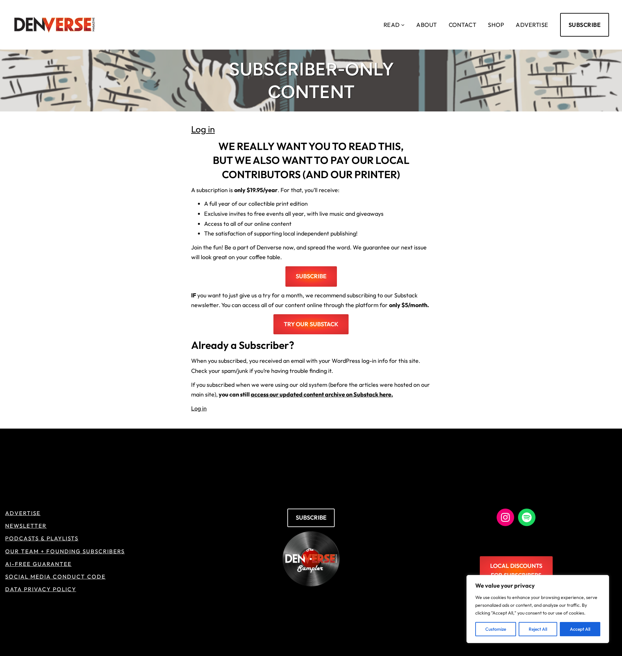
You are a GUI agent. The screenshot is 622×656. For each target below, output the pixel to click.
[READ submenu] (403, 25)
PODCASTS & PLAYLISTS (41, 538)
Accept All (580, 629)
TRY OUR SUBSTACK (311, 324)
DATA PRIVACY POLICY (40, 589)
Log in (203, 129)
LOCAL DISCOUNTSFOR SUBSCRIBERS (516, 570)
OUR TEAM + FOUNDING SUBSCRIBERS (65, 551)
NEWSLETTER (26, 525)
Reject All (538, 629)
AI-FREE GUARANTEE (38, 563)
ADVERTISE (22, 513)
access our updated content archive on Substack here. (322, 394)
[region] (537, 609)
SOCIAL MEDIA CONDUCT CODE (55, 576)
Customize (495, 629)
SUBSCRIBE (585, 25)
